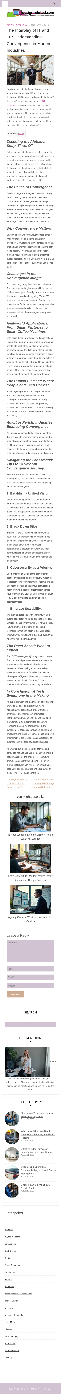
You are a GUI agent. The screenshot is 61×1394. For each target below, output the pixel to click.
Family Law (10, 1272)
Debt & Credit (11, 1251)
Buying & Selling (12, 1237)
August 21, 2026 (27, 1155)
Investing (9, 1308)
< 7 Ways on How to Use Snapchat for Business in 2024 (17, 783)
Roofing (8, 1358)
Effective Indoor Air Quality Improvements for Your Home (36, 1151)
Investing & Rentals (14, 1315)
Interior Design (11, 1301)
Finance (8, 1279)
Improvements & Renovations (18, 1294)
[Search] (55, 3)
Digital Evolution (17, 25)
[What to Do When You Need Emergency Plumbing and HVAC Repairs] (12, 1136)
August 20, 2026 (27, 1176)
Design (8, 1258)
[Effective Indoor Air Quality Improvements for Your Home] (12, 1154)
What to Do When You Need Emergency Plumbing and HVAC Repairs (38, 1134)
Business (9, 1230)
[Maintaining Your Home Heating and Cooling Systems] (12, 1118)
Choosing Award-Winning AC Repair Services (36, 1186)
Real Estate (10, 1343)
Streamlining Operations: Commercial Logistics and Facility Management (38, 1170)
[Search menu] (5, 4)
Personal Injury (12, 1336)
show (21, 134)
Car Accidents (11, 1244)
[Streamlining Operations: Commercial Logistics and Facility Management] (12, 1172)
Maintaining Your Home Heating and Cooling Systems (37, 1115)
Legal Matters (11, 1322)
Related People (12, 1351)
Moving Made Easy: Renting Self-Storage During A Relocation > (43, 783)
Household (9, 1286)
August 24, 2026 (27, 1119)
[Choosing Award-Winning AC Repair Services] (12, 1190)
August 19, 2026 (27, 1191)
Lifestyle (9, 1329)
